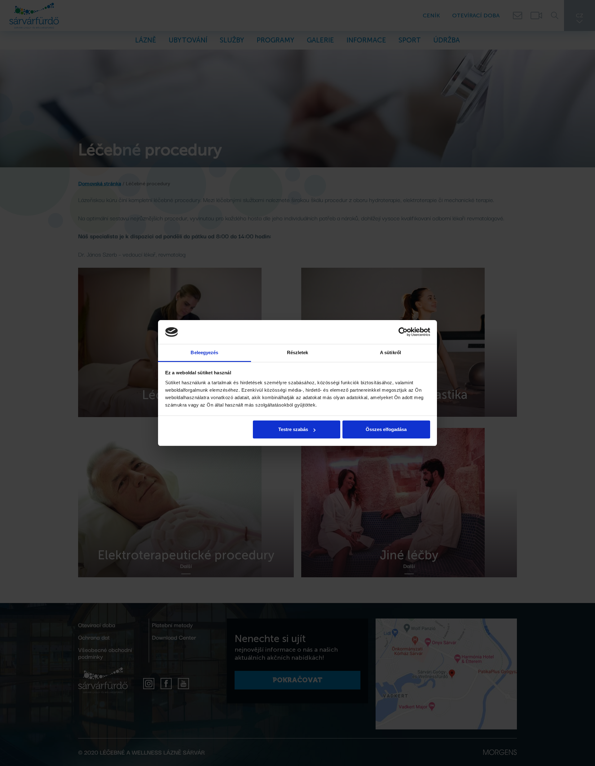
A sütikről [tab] (390, 352)
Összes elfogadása (386, 429)
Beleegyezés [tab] (204, 352)
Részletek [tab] (297, 352)
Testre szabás (293, 429)
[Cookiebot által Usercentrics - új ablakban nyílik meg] (403, 332)
